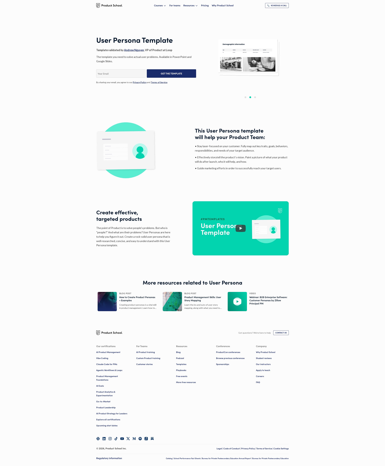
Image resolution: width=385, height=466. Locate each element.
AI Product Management (108, 352)
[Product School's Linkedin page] (104, 438)
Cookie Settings (281, 448)
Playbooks (181, 370)
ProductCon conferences (228, 352)
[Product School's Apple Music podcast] (146, 438)
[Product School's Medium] (134, 438)
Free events (181, 376)
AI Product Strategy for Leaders (111, 413)
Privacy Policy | (248, 448)
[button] (245, 97)
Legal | (220, 448)
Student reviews (264, 358)
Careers (260, 376)
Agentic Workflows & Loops (109, 370)
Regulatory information (109, 458)
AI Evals (100, 386)
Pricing (205, 5)
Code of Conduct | (232, 448)
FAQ (258, 382)
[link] (277, 5)
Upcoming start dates (106, 425)
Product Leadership (106, 407)
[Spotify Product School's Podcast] (140, 438)
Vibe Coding (102, 358)
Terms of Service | (265, 448)
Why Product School (223, 5)
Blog (178, 352)
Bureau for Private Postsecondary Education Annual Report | (227, 458)
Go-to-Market (103, 401)
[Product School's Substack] (152, 438)
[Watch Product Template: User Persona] (241, 228)
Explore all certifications (108, 419)
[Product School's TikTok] (116, 438)
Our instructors (263, 364)
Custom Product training (148, 358)
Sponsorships (222, 364)
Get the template (171, 73)
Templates (181, 364)
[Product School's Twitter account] (128, 438)
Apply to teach (263, 370)
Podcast (180, 358)
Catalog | (170, 458)
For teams (174, 5)
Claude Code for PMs (106, 364)
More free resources (186, 382)
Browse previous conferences (230, 358)
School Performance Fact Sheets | (188, 458)
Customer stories (144, 364)
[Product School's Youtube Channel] (122, 438)
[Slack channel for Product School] (98, 438)
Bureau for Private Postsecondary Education (270, 458)
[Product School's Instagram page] (110, 438)
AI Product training (145, 352)
